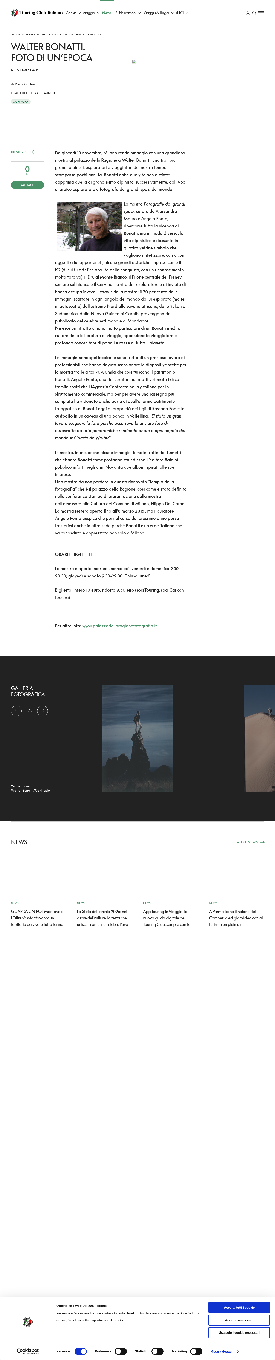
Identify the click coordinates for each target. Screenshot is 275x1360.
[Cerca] (254, 13)
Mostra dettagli (222, 1351)
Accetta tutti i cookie (239, 1307)
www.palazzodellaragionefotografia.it (119, 625)
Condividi (19, 152)
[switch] (121, 1351)
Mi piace (27, 185)
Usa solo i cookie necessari (239, 1332)
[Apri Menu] (261, 13)
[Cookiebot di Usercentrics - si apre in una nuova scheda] (28, 1351)
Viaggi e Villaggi (156, 13)
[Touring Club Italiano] (37, 12)
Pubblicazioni (125, 13)
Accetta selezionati (239, 1320)
